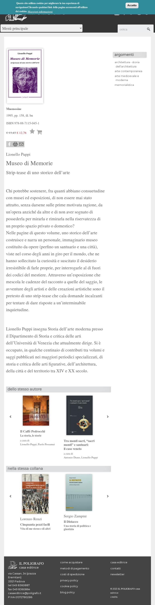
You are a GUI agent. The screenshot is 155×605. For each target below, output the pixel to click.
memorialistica (124, 84)
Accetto (132, 5)
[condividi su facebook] (9, 144)
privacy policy (69, 580)
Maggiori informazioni (40, 11)
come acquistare (71, 562)
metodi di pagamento (74, 568)
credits (113, 597)
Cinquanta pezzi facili (35, 526)
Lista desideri (32, 132)
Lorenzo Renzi (31, 518)
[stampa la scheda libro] (15, 144)
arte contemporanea (128, 71)
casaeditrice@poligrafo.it (24, 593)
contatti (115, 568)
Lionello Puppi (18, 154)
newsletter (117, 574)
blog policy (67, 592)
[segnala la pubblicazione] (21, 144)
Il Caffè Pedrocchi (32, 433)
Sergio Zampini (75, 515)
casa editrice (118, 562)
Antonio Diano (72, 457)
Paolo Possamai (46, 444)
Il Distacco (77, 525)
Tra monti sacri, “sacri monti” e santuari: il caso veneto (79, 445)
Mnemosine (13, 109)
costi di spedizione (72, 574)
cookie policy (69, 586)
